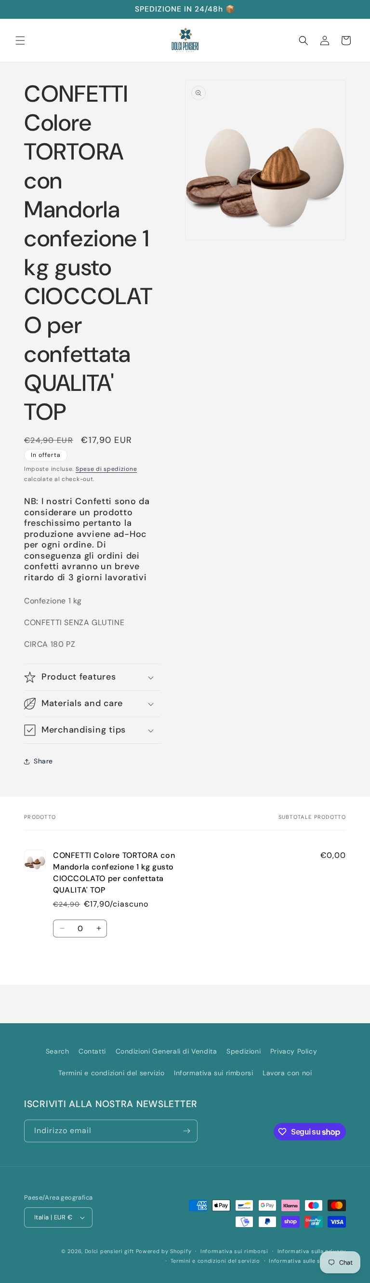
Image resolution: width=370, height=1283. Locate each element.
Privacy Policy (293, 1051)
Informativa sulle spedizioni (307, 1260)
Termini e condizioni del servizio (111, 1073)
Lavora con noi (287, 1073)
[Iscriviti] (186, 1131)
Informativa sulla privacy (312, 1251)
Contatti (92, 1051)
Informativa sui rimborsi (213, 1073)
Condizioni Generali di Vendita (166, 1051)
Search (57, 1051)
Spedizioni (243, 1051)
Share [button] (43, 761)
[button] (20, 40)
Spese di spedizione (106, 469)
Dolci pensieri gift (109, 1251)
